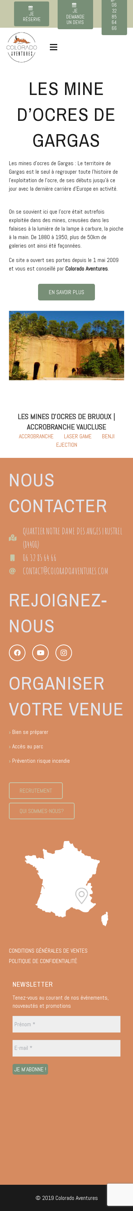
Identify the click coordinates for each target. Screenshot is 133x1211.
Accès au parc (27, 746)
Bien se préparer (30, 732)
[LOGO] (21, 47)
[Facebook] (17, 652)
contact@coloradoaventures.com (65, 570)
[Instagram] (63, 652)
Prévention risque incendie (41, 761)
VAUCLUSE (91, 427)
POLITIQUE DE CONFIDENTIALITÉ (43, 961)
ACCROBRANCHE (36, 436)
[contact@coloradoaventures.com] (16, 571)
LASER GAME (78, 436)
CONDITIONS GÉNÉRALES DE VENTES (48, 951)
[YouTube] (40, 652)
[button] (53, 47)
